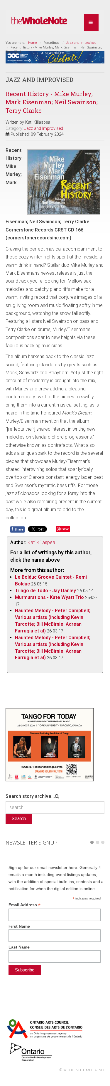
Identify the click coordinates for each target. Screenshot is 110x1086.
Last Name (19, 947)
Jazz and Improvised (81, 43)
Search (19, 818)
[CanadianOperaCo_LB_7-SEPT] (55, 57)
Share (17, 529)
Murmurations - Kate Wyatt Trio (49, 597)
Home (32, 43)
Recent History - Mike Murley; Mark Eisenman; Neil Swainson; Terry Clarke (52, 102)
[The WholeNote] (39, 20)
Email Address (24, 905)
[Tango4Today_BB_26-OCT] (50, 744)
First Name (19, 926)
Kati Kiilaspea (41, 542)
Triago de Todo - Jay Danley (45, 590)
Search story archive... (30, 796)
